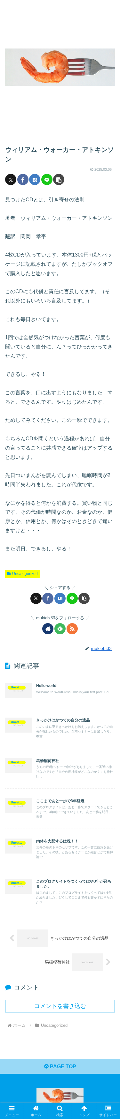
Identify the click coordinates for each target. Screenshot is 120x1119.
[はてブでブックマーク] (34, 179)
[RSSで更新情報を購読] (72, 628)
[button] (58, 179)
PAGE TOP (62, 1066)
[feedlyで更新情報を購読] (60, 628)
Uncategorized (25, 573)
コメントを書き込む (60, 1006)
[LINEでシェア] (46, 179)
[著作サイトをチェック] (47, 628)
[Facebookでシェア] (22, 179)
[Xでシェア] (10, 179)
